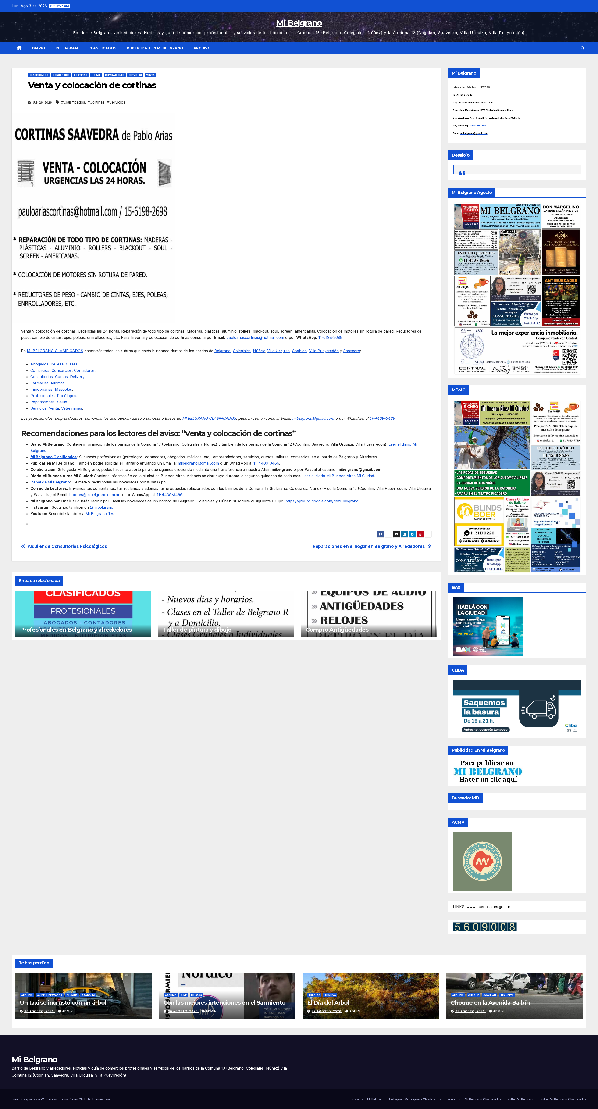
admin (67, 1011)
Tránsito (88, 995)
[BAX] (488, 626)
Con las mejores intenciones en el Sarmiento (224, 1002)
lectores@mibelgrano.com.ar (94, 494)
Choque (72, 995)
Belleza (57, 364)
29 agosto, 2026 (327, 1011)
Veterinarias (71, 408)
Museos (196, 995)
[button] (582, 48)
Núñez (259, 350)
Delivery (77, 376)
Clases (71, 364)
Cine (184, 995)
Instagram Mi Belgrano (368, 1099)
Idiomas (57, 383)
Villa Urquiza (278, 350)
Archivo (202, 48)
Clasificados (102, 48)
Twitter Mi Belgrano (520, 1099)
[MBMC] (517, 486)
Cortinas (80, 75)
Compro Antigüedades (337, 629)
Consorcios (61, 75)
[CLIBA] (517, 707)
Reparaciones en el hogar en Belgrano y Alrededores (369, 546)
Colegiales (242, 350)
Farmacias (39, 383)
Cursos (61, 376)
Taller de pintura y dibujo (197, 629)
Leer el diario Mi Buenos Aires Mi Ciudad (338, 475)
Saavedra (351, 350)
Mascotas (63, 389)
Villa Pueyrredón (324, 350)
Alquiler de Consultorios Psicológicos (67, 546)
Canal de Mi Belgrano (50, 482)
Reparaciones (114, 75)
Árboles (314, 995)
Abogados (39, 364)
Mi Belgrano (299, 23)
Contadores (84, 370)
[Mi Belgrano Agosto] (517, 288)
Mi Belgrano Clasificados (53, 456)
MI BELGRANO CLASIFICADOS (55, 350)
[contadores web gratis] (485, 926)
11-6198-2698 (330, 337)
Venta (150, 75)
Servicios (135, 75)
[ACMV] (482, 861)
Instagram (67, 48)
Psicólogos (66, 395)
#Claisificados (73, 102)
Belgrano (222, 350)
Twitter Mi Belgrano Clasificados (562, 1099)
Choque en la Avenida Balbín (490, 1002)
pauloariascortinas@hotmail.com (255, 337)
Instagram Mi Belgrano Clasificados (415, 1099)
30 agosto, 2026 (39, 1011)
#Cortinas (95, 102)
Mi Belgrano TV (99, 513)
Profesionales (42, 395)
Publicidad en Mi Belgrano (155, 48)
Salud (62, 402)
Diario (38, 48)
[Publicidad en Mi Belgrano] (488, 771)
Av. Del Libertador (49, 995)
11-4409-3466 (382, 418)
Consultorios (41, 376)
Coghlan (299, 350)
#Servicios (116, 102)
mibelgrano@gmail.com (313, 418)
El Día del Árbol (328, 1002)
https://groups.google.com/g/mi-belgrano (321, 501)
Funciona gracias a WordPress (35, 1099)
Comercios (39, 370)
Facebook (453, 1099)
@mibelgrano (101, 507)
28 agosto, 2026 (470, 1011)
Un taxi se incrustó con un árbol (63, 1002)
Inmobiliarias (41, 389)
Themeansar (101, 1099)
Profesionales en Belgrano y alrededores (76, 629)
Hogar (96, 75)
